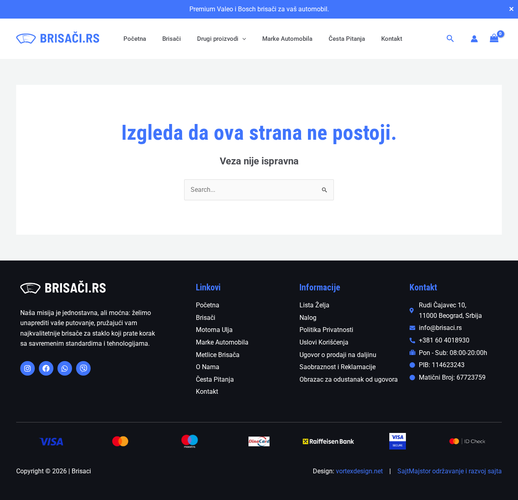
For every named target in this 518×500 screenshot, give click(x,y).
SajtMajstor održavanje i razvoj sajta (449, 471)
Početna (134, 38)
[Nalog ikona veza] (474, 38)
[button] (242, 38)
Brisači (171, 38)
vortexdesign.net (359, 471)
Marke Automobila (287, 38)
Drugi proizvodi (217, 38)
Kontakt (391, 38)
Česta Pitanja (347, 38)
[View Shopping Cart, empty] (494, 38)
